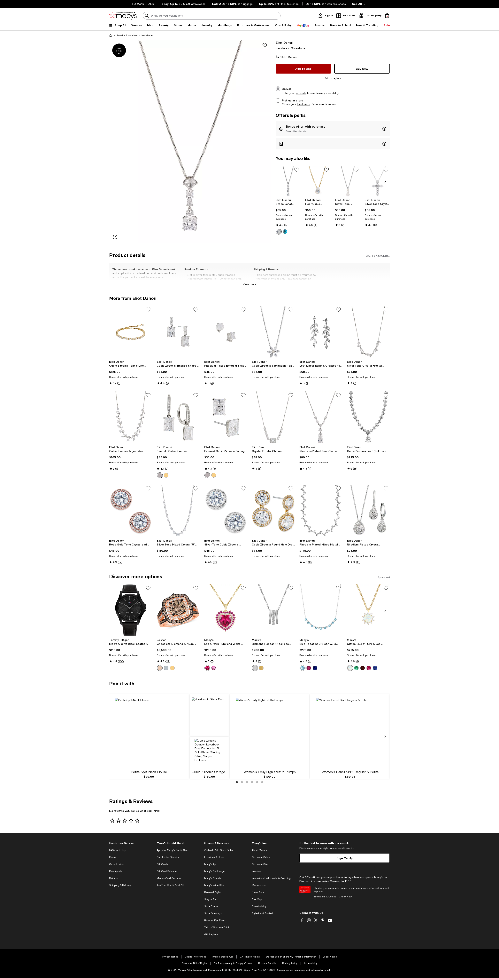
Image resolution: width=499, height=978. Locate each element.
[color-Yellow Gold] (172, 668)
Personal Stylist (212, 892)
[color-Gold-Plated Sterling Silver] (261, 668)
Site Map (257, 899)
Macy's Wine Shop (214, 885)
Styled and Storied (262, 913)
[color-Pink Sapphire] (213, 668)
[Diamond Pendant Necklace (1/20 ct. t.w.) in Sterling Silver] (273, 610)
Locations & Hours (214, 857)
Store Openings (213, 913)
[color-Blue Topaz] (302, 668)
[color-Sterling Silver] (255, 668)
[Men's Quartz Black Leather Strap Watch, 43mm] (130, 610)
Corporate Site (260, 864)
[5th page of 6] (257, 782)
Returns (113, 878)
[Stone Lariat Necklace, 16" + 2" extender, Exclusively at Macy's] (288, 181)
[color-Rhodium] (159, 475)
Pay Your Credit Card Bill (170, 885)
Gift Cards (162, 864)
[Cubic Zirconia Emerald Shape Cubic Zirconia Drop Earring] (178, 332)
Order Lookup (116, 864)
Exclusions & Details (325, 896)
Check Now (345, 896)
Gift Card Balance (167, 871)
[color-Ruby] (207, 668)
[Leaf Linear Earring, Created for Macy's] (320, 332)
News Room (258, 892)
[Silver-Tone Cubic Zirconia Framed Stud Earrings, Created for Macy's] (225, 511)
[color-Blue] (285, 231)
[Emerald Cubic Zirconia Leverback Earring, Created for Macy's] (178, 417)
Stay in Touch (211, 899)
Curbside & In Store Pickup (219, 850)
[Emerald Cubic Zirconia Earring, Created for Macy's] (225, 417)
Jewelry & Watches (126, 35)
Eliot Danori (284, 42)
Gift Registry (211, 934)
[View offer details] (333, 128)
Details (292, 57)
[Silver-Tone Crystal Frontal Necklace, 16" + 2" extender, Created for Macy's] (368, 332)
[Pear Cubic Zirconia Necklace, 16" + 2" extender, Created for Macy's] (317, 181)
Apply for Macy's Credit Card (172, 850)
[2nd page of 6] (242, 782)
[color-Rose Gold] (159, 668)
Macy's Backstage (214, 871)
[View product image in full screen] (114, 237)
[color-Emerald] (356, 668)
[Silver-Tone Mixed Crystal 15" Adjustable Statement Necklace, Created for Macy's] (178, 511)
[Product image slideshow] (190, 141)
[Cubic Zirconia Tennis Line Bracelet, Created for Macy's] (130, 332)
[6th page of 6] (262, 782)
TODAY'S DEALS (143, 3)
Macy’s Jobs (258, 885)
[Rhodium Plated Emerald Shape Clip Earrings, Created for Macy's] (225, 332)
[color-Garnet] (362, 668)
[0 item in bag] (387, 16)
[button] (190, 141)
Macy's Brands (212, 878)
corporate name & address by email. (310, 970)
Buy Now (362, 68)
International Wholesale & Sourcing (271, 878)
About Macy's (259, 850)
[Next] (385, 182)
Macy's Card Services (169, 878)
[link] (288, 216)
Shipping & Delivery (120, 885)
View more (250, 284)
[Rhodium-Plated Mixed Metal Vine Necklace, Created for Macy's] (320, 511)
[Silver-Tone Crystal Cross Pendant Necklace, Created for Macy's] (377, 181)
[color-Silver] (278, 231)
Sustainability (259, 906)
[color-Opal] (350, 668)
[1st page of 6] (237, 782)
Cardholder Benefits (168, 857)
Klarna (112, 857)
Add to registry (333, 78)
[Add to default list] (296, 169)
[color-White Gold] (166, 668)
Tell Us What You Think (216, 927)
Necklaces (147, 35)
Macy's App (210, 864)
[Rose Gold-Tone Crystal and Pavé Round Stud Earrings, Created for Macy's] (130, 511)
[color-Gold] (166, 475)
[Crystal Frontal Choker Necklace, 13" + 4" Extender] (273, 417)
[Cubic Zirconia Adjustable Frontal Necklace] (130, 417)
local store (303, 104)
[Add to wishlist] (264, 45)
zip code (301, 93)
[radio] (279, 231)
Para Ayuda (115, 871)
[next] (385, 736)
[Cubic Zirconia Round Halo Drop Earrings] (273, 511)
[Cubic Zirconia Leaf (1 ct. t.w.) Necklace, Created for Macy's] (368, 417)
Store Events (211, 906)
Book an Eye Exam (214, 920)
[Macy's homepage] (110, 35)
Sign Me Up (345, 858)
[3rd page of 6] (247, 782)
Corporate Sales (261, 857)
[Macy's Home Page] (123, 16)
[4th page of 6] (252, 782)
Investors (256, 871)
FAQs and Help (117, 850)
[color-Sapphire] (315, 668)
